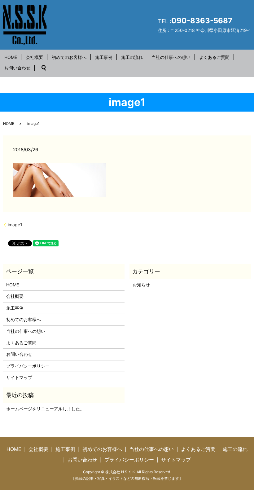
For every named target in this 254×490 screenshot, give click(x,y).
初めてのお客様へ (69, 57)
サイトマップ (19, 377)
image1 (15, 224)
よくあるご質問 (214, 57)
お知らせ (141, 284)
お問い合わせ (17, 67)
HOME (10, 57)
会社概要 (34, 57)
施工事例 (103, 57)
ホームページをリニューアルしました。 (45, 408)
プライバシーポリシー (28, 366)
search (43, 68)
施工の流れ (132, 57)
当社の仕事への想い (170, 57)
